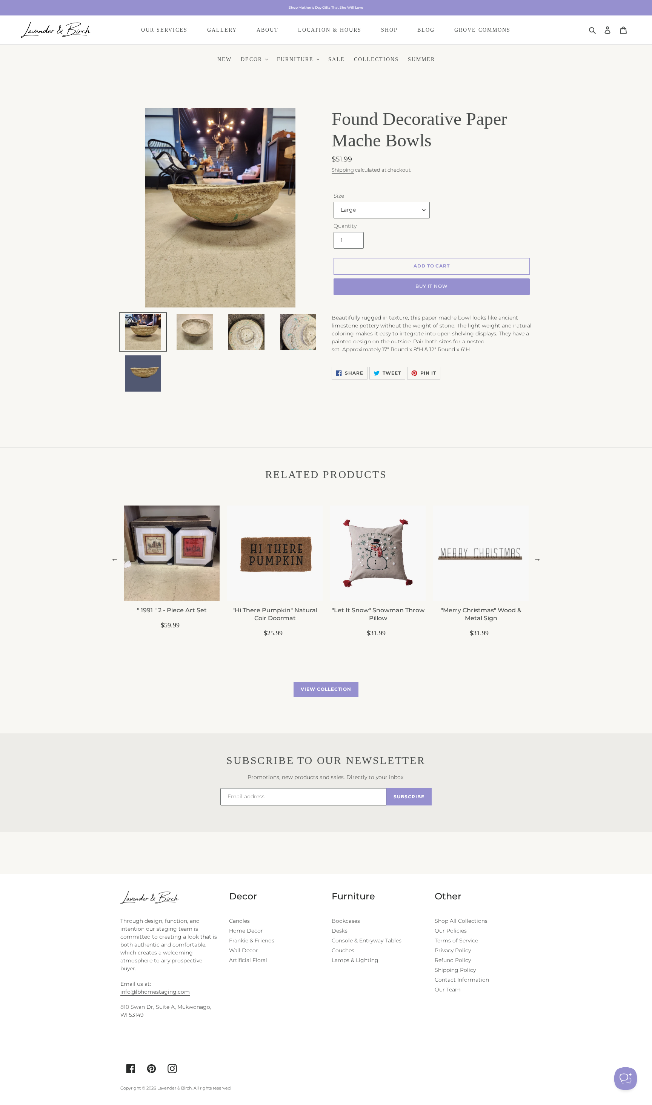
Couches (343, 950)
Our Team (448, 989)
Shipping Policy (455, 970)
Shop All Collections (461, 921)
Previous (114, 558)
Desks (340, 930)
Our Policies (451, 930)
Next (537, 558)
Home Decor (246, 930)
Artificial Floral (248, 960)
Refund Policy (453, 960)
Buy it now (431, 286)
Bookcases (346, 921)
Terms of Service (456, 940)
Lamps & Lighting (355, 960)
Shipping (343, 170)
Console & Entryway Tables (366, 940)
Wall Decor (243, 950)
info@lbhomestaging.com (155, 991)
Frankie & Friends (251, 940)
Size (339, 195)
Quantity (345, 226)
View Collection (326, 689)
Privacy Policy (453, 950)
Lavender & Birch (174, 1088)
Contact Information (462, 979)
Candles (239, 921)
